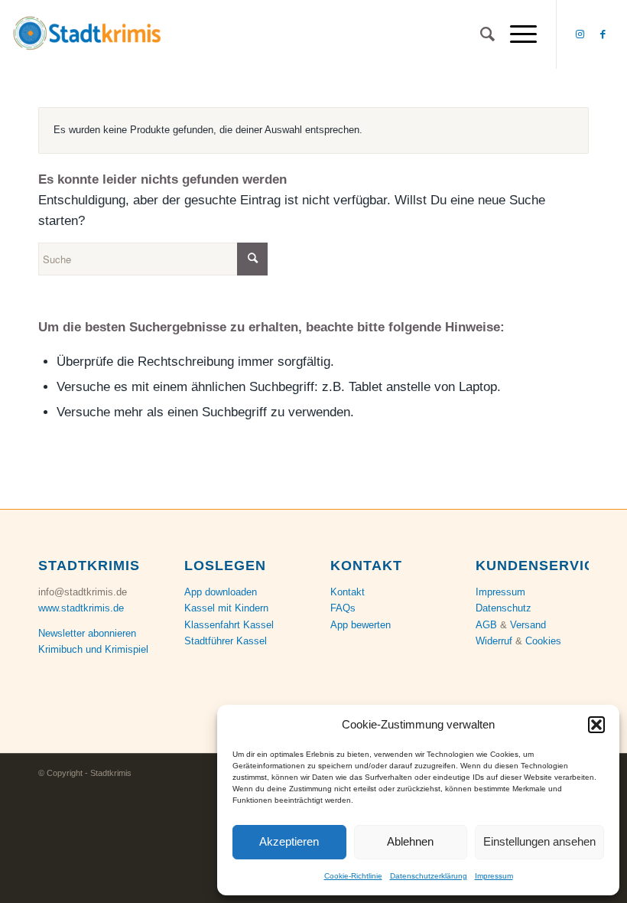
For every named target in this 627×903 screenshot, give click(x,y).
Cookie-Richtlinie (353, 876)
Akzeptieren (289, 841)
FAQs (343, 608)
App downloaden (220, 592)
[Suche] (480, 34)
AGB (486, 625)
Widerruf (494, 641)
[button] (596, 724)
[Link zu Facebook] (603, 34)
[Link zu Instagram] (580, 34)
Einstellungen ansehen (539, 841)
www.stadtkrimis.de (81, 608)
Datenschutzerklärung (428, 876)
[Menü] (516, 34)
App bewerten (360, 625)
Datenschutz (503, 608)
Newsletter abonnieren (87, 633)
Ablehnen (410, 841)
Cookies (543, 641)
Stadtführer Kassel (225, 641)
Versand (528, 625)
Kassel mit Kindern (226, 608)
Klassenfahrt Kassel (229, 625)
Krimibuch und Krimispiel (93, 649)
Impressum (494, 876)
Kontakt (347, 592)
